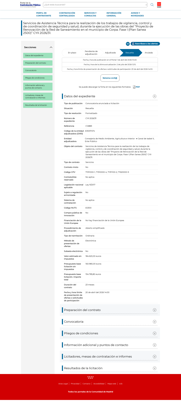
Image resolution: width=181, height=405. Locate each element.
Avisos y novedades (137, 14)
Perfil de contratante (43, 14)
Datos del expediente (34, 56)
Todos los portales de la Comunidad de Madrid (90, 392)
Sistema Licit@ (110, 78)
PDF (138, 87)
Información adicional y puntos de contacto (35, 86)
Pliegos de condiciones (35, 78)
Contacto (86, 384)
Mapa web (111, 384)
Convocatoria (30, 70)
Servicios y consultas (90, 14)
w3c (121, 384)
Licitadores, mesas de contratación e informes (35, 96)
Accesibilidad (98, 384)
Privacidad (75, 384)
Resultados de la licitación (36, 105)
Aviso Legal (63, 384)
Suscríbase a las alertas (146, 44)
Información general (114, 14)
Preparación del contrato (35, 63)
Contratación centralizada (67, 14)
